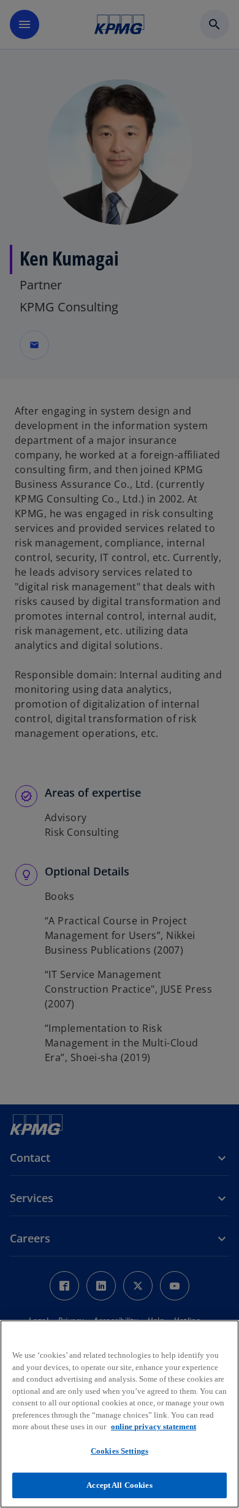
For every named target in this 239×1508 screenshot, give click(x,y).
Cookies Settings (119, 1450)
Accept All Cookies (119, 1485)
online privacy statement (153, 1426)
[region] (119, 1414)
